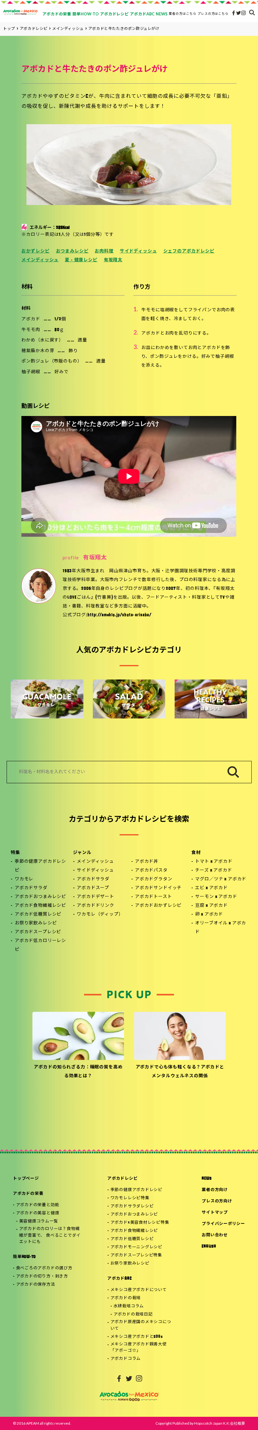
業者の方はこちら (182, 13)
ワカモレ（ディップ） (100, 914)
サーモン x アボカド (216, 897)
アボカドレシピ (122, 1179)
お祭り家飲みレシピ (36, 923)
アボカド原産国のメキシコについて (140, 1325)
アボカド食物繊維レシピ (40, 905)
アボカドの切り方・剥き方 (42, 1276)
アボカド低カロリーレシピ (40, 945)
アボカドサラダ (31, 888)
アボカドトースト (153, 897)
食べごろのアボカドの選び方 (44, 1268)
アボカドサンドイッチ (158, 888)
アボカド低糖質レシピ (38, 914)
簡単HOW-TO (24, 1257)
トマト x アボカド (213, 861)
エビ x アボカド (211, 888)
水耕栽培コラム (129, 1306)
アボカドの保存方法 (35, 1285)
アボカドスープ (93, 888)
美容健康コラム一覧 (38, 1221)
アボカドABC (119, 1279)
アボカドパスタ (151, 870)
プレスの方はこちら (213, 13)
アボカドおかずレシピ (158, 905)
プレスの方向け (217, 1201)
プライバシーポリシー (223, 1224)
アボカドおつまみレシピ (40, 897)
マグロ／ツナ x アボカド (220, 879)
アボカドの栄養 (28, 1194)
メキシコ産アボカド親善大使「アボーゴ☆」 (138, 1347)
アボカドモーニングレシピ (136, 1247)
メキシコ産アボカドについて (138, 1290)
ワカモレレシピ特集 (129, 1198)
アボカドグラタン (153, 879)
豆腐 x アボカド (211, 905)
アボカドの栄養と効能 (37, 1205)
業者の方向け (215, 1190)
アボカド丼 (146, 861)
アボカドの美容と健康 (37, 1213)
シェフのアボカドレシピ (189, 251)
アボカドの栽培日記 (133, 1314)
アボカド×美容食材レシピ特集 (139, 1223)
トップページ (26, 1179)
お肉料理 (104, 251)
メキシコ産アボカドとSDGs (136, 1337)
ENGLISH (209, 1246)
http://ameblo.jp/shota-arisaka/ (119, 615)
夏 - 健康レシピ (81, 260)
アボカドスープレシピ (38, 932)
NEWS (206, 1179)
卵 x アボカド (209, 914)
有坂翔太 (113, 260)
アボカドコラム (125, 1359)
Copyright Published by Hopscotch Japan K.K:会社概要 (200, 1423)
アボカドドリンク (95, 905)
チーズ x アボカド (213, 870)
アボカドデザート (95, 897)
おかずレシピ (35, 251)
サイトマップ (215, 1213)
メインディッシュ (40, 260)
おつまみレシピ (72, 251)
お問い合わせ (215, 1235)
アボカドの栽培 (125, 1298)
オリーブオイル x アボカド (220, 927)
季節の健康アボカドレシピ (40, 866)
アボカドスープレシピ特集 (136, 1255)
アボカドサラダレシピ (132, 1206)
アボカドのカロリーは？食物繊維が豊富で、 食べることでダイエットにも (50, 1235)
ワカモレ (24, 879)
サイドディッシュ (138, 251)
